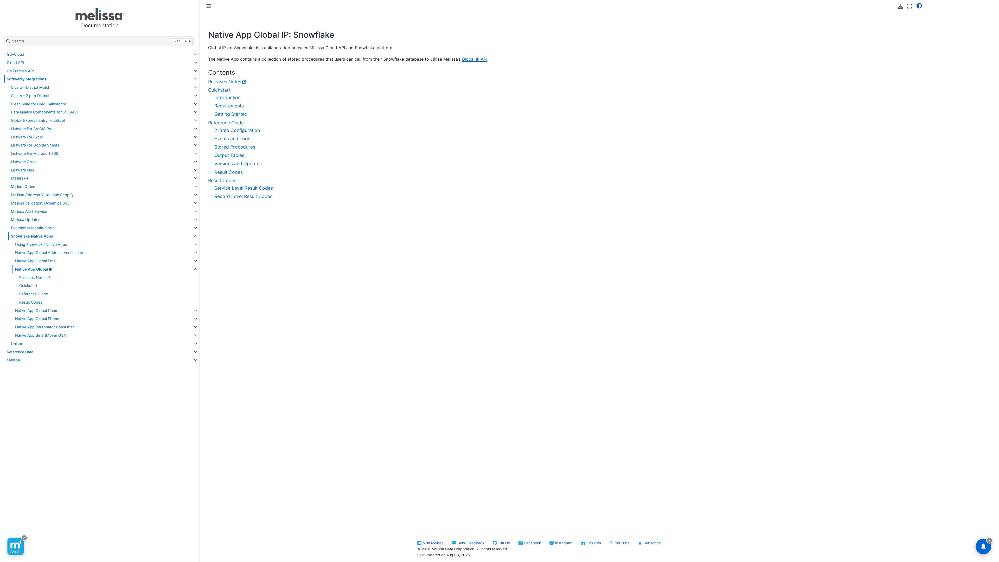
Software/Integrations (27, 79)
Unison (17, 343)
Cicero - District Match (30, 87)
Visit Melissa (433, 543)
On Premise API (20, 71)
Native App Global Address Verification (49, 252)
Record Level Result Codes (243, 196)
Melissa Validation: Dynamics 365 (40, 203)
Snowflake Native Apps (32, 236)
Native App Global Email (36, 261)
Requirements (229, 105)
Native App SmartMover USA (40, 335)
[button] (99, 19)
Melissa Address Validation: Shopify (42, 195)
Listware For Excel (27, 137)
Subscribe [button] (652, 543)
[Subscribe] (983, 546)
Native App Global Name (36, 310)
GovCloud (15, 54)
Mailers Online (23, 186)
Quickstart (28, 285)
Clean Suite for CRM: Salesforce (38, 104)
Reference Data (20, 352)
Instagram (563, 543)
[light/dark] (919, 5)
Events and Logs (232, 138)
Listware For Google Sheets (35, 145)
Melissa (13, 360)
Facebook (532, 543)
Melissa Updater (25, 219)
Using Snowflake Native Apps (41, 244)
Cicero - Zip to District (30, 95)
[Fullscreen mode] (909, 6)
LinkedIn (593, 543)
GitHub (504, 543)
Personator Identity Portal (33, 228)
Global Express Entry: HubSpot (38, 120)
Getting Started (230, 114)
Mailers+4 (19, 178)
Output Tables (229, 155)
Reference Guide (33, 294)
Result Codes (30, 302)
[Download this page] (900, 6)
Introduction (227, 97)
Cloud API (15, 62)
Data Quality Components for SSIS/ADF (45, 112)
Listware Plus (22, 170)
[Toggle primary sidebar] (209, 6)
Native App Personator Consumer (44, 327)
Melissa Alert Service (29, 211)
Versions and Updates (238, 163)
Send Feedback (471, 543)
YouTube (622, 543)
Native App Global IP (33, 269)
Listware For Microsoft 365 (34, 153)
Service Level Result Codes (243, 188)
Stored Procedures (234, 147)
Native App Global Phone (37, 318)
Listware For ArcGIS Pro (32, 128)
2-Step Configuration (237, 130)
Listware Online (24, 161)
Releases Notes (33, 277)
